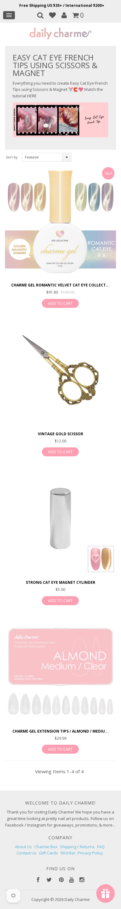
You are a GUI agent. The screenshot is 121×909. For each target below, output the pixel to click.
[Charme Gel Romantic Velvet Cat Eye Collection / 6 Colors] (60, 222)
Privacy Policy (90, 853)
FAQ (101, 846)
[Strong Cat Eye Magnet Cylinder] (60, 519)
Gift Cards (48, 853)
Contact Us (26, 853)
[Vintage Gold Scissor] (60, 371)
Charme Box (45, 846)
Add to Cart (60, 303)
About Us (23, 846)
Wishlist (67, 853)
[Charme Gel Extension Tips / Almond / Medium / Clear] (60, 668)
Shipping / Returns (77, 846)
